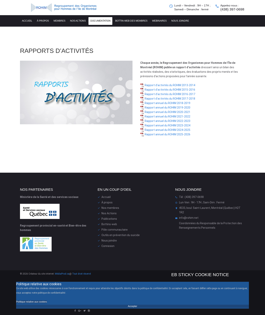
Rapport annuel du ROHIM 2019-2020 (167, 107)
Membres (59, 20)
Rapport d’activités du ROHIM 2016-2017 (169, 94)
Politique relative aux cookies (31, 301)
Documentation (100, 20)
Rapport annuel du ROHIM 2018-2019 (167, 103)
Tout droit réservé (81, 273)
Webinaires (159, 20)
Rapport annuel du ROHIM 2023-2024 (167, 125)
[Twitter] (84, 311)
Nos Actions (109, 213)
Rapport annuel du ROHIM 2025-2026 (167, 134)
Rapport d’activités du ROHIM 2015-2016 (169, 89)
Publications (109, 218)
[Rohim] (67, 8)
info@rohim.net (188, 217)
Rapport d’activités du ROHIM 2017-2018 (169, 98)
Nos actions (78, 20)
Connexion (107, 246)
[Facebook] (75, 311)
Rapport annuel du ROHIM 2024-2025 (167, 129)
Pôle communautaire (114, 229)
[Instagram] (89, 311)
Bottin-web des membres (131, 20)
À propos (43, 20)
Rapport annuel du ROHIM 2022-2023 (167, 120)
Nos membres (110, 207)
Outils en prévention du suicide (120, 235)
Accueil (27, 20)
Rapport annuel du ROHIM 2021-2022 (167, 116)
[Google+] (79, 311)
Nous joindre (180, 20)
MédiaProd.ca (62, 273)
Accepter (132, 306)
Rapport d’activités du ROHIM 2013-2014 (169, 85)
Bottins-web (109, 224)
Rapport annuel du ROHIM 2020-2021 (167, 112)
